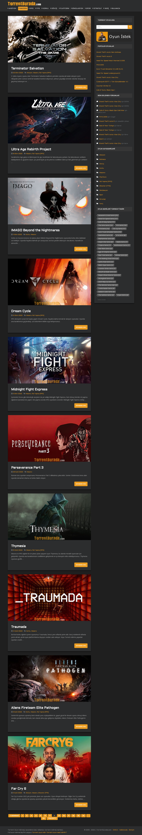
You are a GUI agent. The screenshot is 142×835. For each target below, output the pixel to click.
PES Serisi (121, 225)
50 (44, 818)
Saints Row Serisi (106, 262)
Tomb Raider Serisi (106, 288)
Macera (23, 8)
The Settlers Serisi (106, 295)
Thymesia (18, 546)
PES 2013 (100, 65)
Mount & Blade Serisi (107, 272)
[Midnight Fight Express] (49, 360)
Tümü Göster (102, 299)
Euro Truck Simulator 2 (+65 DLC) (109, 69)
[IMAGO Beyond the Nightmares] (49, 201)
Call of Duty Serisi (106, 222)
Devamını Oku (81, 87)
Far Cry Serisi (119, 229)
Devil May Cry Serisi (107, 282)
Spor (88, 8)
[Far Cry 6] (49, 759)
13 (78, 815)
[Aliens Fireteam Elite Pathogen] (49, 678)
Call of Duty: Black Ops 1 (105, 90)
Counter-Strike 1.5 (103, 86)
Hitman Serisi (121, 255)
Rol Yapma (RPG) (45, 72)
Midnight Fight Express (29, 389)
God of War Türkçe (106, 125)
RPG (31, 8)
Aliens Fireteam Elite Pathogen (35, 708)
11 (68, 815)
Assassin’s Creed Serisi (108, 215)
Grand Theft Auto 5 (104, 56)
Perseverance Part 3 (27, 467)
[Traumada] (49, 597)
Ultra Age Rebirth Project (31, 149)
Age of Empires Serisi (107, 252)
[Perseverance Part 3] (49, 438)
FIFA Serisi (104, 229)
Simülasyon (77, 8)
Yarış (106, 8)
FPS (38, 8)
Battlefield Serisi (105, 235)
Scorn (101, 139)
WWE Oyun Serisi (106, 265)
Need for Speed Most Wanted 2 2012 (110, 60)
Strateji (97, 8)
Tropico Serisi (105, 245)
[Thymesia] (49, 516)
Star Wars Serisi (105, 249)
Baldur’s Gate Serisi (107, 292)
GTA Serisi (121, 235)
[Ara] (130, 27)
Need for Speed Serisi (108, 219)
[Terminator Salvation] (49, 39)
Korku (45, 8)
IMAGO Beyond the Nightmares (35, 230)
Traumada (18, 627)
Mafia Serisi (122, 242)
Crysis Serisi (122, 295)
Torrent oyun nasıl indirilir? (56, 832)
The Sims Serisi (106, 225)
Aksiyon (12, 8)
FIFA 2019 (103, 117)
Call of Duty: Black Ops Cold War (111, 110)
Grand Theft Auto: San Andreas (108, 52)
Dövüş (54, 8)
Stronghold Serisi (106, 278)
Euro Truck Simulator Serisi (110, 232)
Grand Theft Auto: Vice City (107, 77)
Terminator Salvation (27, 68)
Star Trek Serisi (105, 255)
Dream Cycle (21, 311)
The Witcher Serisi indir (108, 285)
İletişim (131, 830)
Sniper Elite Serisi (106, 242)
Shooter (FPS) (43, 793)
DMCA (115, 830)
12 (73, 815)
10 (64, 815)
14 (83, 815)
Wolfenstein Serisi (121, 245)
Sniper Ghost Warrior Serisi (109, 275)
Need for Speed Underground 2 (108, 73)
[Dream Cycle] (49, 282)
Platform (64, 8)
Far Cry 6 (18, 788)
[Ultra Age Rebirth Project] (49, 120)
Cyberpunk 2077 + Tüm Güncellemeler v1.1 (112, 81)
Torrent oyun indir (39, 832)
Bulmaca (115, 8)
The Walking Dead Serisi (108, 259)
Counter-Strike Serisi (107, 268)
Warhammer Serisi (106, 239)
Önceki (51, 818)
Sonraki (15, 815)
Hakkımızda (123, 830)
